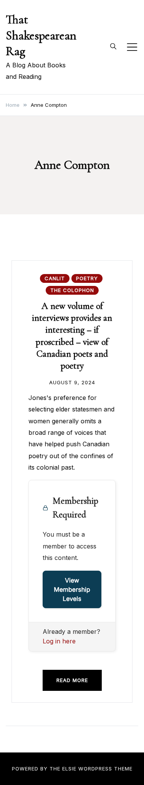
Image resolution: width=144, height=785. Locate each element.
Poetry (87, 278)
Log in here (59, 641)
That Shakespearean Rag (41, 35)
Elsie (69, 768)
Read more (72, 680)
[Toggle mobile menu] (132, 47)
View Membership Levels (72, 589)
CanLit (55, 278)
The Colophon (72, 290)
